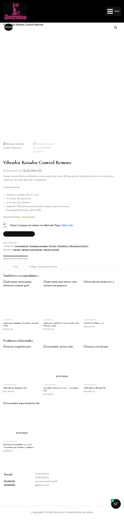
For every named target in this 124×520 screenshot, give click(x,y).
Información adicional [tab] (15, 258)
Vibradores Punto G (78, 246)
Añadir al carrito (19, 234)
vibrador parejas (51, 250)
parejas (17, 250)
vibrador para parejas (31, 250)
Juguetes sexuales (38, 246)
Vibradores (62, 246)
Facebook (9, 481)
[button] (116, 27)
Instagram (9, 485)
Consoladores (21, 246)
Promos (53, 246)
